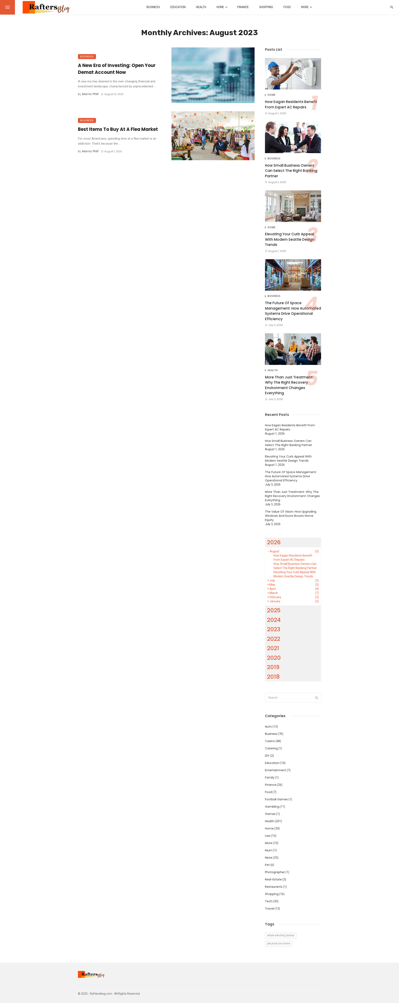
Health (201, 7)
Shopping (266, 7)
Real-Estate (273, 879)
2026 (274, 542)
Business (153, 7)
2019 (273, 667)
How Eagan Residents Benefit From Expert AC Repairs (291, 104)
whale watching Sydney (280, 935)
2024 (274, 620)
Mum (268, 850)
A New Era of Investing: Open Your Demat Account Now (116, 69)
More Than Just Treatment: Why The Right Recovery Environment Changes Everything (289, 385)
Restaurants (273, 887)
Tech (268, 901)
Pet (267, 865)
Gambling (272, 807)
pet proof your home (278, 943)
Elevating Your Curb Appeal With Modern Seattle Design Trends (289, 239)
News (268, 857)
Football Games (276, 799)
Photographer (275, 872)
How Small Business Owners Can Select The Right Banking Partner (291, 171)
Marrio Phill (90, 94)
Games (270, 814)
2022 (273, 639)
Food (287, 7)
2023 (273, 629)
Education (178, 7)
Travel (269, 908)
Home (220, 7)
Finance (243, 7)
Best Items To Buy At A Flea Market (118, 129)
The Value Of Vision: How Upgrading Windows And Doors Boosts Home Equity (290, 516)
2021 (273, 648)
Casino (270, 741)
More (305, 7)
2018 (273, 677)
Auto (268, 726)
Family (269, 777)
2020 (274, 658)
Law (267, 836)
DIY (267, 756)
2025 (274, 610)
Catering (271, 748)
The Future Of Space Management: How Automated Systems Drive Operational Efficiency (293, 310)
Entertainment (275, 770)
